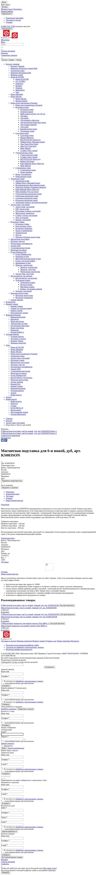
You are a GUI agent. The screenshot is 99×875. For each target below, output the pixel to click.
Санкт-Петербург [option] (15, 9)
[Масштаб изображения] (9, 776)
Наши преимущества (9, 574)
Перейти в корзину (9, 709)
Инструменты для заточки (26, 278)
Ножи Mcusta (20, 99)
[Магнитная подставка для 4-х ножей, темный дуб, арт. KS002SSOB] (30, 605)
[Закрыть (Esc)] (2, 776)
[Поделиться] (4, 776)
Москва (4, 7)
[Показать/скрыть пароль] (25, 739)
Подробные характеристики (12, 481)
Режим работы (7, 11)
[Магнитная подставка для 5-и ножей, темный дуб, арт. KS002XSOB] (30, 614)
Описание (5, 505)
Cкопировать (49, 667)
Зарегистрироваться (16, 748)
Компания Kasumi (18, 317)
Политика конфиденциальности (19, 649)
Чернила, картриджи (28, 267)
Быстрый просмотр (67, 605)
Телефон (5, 676)
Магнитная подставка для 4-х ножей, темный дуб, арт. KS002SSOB (29, 608)
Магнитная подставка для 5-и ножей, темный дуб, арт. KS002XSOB (29, 617)
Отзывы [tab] (9, 498)
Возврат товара (38, 641)
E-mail (4, 764)
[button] (6, 438)
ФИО (4, 808)
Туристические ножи (29, 155)
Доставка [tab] (9, 496)
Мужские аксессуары (24, 295)
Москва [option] (4, 9)
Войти (4, 748)
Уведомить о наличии (10, 488)
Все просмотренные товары (12, 857)
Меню (4, 2)
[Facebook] (5, 440)
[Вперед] (4, 778)
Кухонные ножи (27, 109)
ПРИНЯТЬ (5, 873)
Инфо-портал (16, 401)
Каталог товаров (8, 60)
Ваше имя (5, 672)
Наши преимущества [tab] (14, 500)
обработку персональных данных (29, 681)
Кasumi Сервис (17, 306)
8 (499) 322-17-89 (8, 26)
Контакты (75, 641)
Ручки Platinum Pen (23, 254)
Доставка (5, 562)
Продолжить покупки (25, 709)
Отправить (6, 686)
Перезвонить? (7, 14)
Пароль (4, 737)
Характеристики (8, 538)
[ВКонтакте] (2, 440)
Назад (18, 60)
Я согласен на (23, 681)
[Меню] (2, 58)
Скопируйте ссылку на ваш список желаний (19, 662)
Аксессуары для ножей (24, 207)
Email (4, 732)
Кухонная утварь (22, 224)
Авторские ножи (22, 181)
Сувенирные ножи (28, 170)
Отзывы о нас (51, 641)
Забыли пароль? (7, 743)
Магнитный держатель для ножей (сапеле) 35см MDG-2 (24, 626)
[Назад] (2, 778)
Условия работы (17, 337)
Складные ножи (27, 135)
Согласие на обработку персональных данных (25, 647)
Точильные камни (27, 282)
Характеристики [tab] (12, 494)
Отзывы (4, 572)
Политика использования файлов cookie (22, 645)
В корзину (5, 612)
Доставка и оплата (8, 641)
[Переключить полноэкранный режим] (7, 776)
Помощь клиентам (24, 641)
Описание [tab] (10, 492)
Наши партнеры (64, 641)
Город (4, 817)
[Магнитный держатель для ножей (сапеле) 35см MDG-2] (25, 623)
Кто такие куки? (50, 868)
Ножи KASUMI (21, 79)
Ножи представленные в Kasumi (28, 105)
